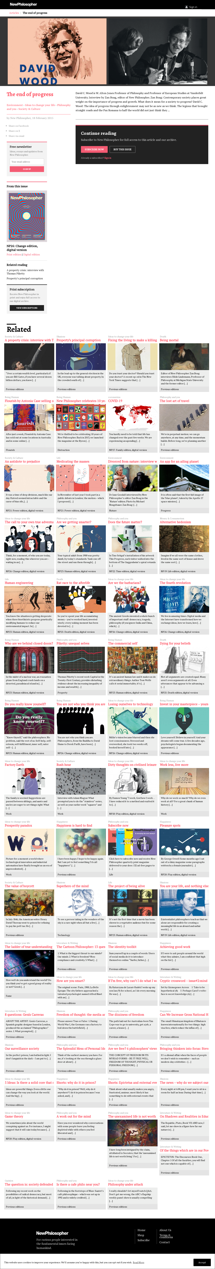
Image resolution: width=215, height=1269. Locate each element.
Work (9, 813)
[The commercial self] (133, 660)
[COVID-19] (133, 417)
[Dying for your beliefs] (184, 660)
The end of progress (30, 94)
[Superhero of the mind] (81, 902)
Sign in (107, 157)
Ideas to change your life (40, 105)
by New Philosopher (19, 118)
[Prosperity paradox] (29, 842)
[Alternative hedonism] (184, 538)
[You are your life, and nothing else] (184, 902)
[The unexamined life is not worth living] (133, 1133)
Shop (141, 1235)
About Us (165, 1230)
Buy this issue (123, 149)
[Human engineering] (29, 599)
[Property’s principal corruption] (81, 356)
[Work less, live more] (184, 781)
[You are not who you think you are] (81, 720)
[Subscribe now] (133, 842)
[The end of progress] (57, 51)
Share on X (14, 130)
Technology (64, 935)
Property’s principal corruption (25, 278)
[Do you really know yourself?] (29, 720)
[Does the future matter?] (133, 538)
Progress (166, 510)
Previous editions (15, 389)
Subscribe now (94, 149)
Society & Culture (29, 109)
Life (111, 874)
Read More (138, 1262)
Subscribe (144, 1240)
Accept (202, 1262)
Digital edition (31, 254)
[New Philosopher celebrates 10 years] (81, 417)
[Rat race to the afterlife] (81, 599)
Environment (15, 105)
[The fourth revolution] (184, 599)
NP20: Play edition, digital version (126, 813)
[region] (107, 1261)
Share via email (16, 135)
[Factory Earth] (29, 781)
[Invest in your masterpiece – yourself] (184, 720)
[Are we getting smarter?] (81, 538)
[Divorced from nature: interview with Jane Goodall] (133, 478)
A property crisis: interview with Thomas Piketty (25, 271)
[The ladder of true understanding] (29, 963)
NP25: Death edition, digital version (76, 631)
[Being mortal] (184, 356)
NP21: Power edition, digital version (24, 510)
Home (141, 1230)
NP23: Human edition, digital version (77, 571)
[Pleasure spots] (184, 842)
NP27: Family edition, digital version (128, 449)
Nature (113, 510)
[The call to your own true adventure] (29, 538)
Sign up (27, 169)
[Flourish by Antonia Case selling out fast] (29, 417)
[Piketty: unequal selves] (81, 660)
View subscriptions (26, 308)
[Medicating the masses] (81, 478)
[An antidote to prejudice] (29, 478)
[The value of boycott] (29, 902)
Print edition (14, 254)
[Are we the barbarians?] (133, 599)
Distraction (64, 449)
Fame (9, 995)
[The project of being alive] (133, 902)
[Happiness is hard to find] (81, 842)
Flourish (10, 449)
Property (62, 692)
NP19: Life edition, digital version (178, 571)
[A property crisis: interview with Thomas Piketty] (29, 356)
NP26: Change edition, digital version (22, 248)
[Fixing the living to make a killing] (133, 356)
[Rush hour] (81, 781)
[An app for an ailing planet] (184, 478)
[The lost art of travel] (184, 417)
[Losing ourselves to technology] (133, 720)
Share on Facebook (19, 125)
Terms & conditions (166, 1236)
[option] (57, 51)
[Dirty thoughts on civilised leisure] (133, 781)
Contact (164, 1242)
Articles (14, 13)
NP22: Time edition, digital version (127, 571)
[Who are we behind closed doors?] (29, 660)
